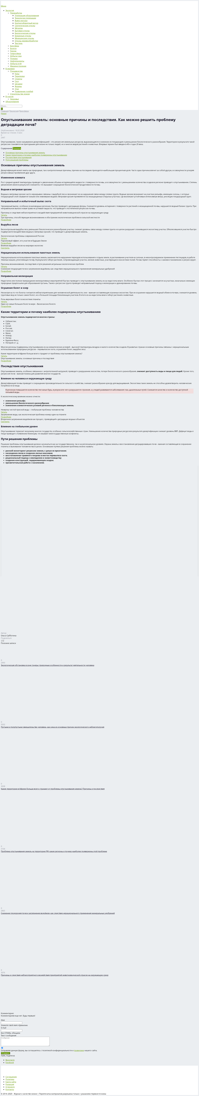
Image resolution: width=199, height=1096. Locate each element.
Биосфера (14, 46)
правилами (79, 1050)
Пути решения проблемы (17, 160)
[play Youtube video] (99, 521)
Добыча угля (16, 63)
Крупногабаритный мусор (26, 23)
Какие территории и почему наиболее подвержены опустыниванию (36, 155)
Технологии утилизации (25, 18)
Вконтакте (10, 1060)
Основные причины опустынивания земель (25, 152)
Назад (3, 113)
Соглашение (11, 1077)
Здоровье (14, 99)
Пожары (14, 58)
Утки (17, 89)
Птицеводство (16, 71)
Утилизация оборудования (27, 15)
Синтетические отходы (25, 25)
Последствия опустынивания (19, 157)
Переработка (16, 13)
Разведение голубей (24, 91)
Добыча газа (16, 56)
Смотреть (5, 248)
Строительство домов (20, 94)
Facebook (10, 1062)
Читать (4, 215)
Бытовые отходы (22, 30)
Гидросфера (15, 53)
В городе (9, 96)
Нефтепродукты (17, 61)
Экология (10, 10)
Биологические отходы (25, 33)
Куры (17, 73)
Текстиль (18, 43)
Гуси (17, 81)
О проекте (10, 1087)
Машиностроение (18, 66)
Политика (10, 1079)
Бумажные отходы (23, 36)
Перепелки (20, 76)
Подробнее (6, 220)
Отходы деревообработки (26, 41)
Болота (13, 48)
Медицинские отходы (24, 38)
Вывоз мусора (21, 20)
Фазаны (18, 86)
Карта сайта (11, 1082)
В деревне (10, 68)
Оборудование (12, 101)
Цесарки (18, 84)
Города (13, 51)
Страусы (18, 79)
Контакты (10, 1089)
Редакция (10, 1084)
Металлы (19, 28)
